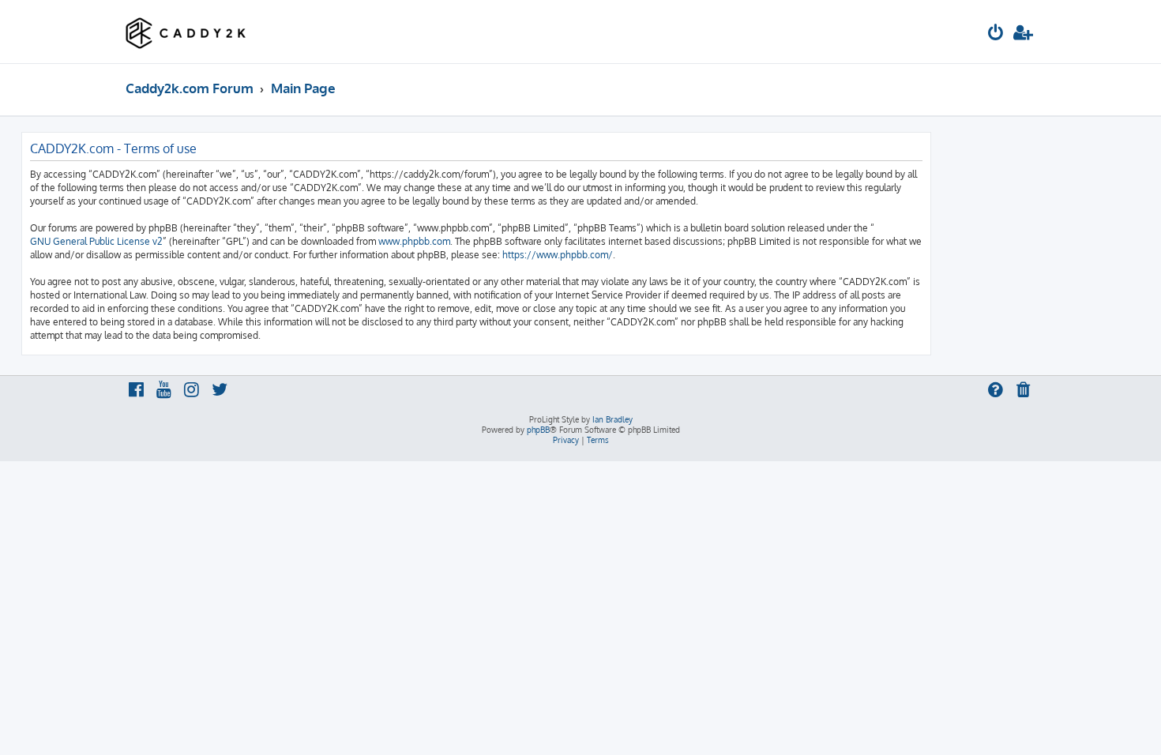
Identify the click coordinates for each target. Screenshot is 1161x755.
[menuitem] (996, 34)
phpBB (538, 429)
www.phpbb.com (414, 241)
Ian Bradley (612, 419)
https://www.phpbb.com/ (557, 255)
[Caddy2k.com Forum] (186, 31)
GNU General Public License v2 (96, 241)
